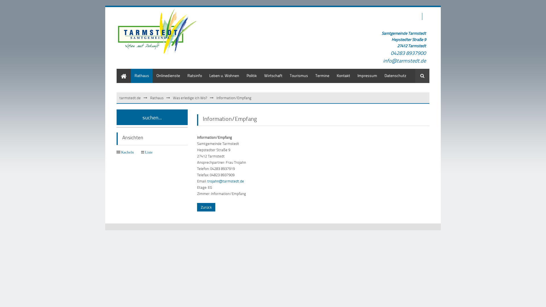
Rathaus (157, 97)
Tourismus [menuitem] (299, 75)
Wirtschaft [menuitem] (273, 75)
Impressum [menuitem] (367, 75)
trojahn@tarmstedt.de (225, 181)
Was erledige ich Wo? (190, 97)
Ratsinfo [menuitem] (194, 75)
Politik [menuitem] (252, 75)
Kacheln (127, 152)
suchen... (152, 117)
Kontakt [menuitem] (343, 75)
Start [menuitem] (121, 71)
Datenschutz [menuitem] (395, 75)
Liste (149, 152)
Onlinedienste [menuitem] (168, 75)
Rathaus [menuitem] (142, 75)
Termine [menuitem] (322, 75)
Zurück (206, 207)
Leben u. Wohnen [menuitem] (224, 75)
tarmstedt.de (130, 97)
